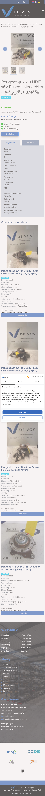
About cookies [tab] (22, 382)
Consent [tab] (8, 382)
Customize (22, 418)
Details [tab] (37, 382)
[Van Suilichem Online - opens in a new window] (35, 377)
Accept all (22, 412)
